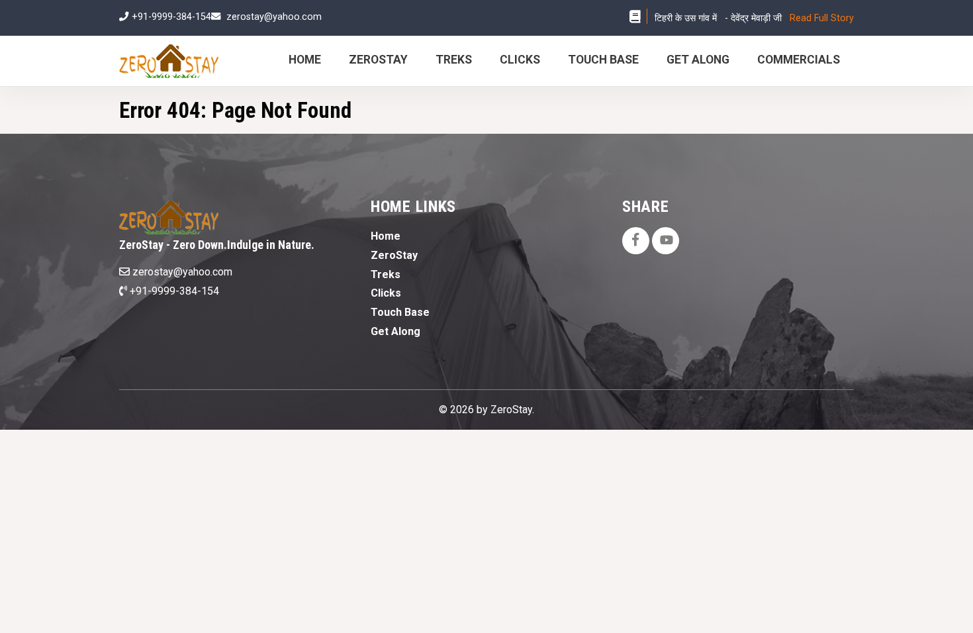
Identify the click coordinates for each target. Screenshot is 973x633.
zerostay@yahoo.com (274, 17)
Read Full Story (822, 18)
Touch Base (603, 59)
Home (305, 59)
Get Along (698, 59)
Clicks (520, 59)
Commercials (798, 59)
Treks (454, 59)
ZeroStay (378, 59)
